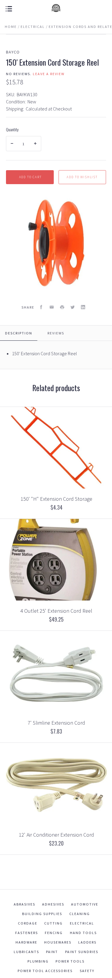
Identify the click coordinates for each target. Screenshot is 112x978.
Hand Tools (83, 932)
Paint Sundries (81, 951)
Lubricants (26, 951)
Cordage (27, 923)
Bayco (13, 52)
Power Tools (70, 961)
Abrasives (24, 904)
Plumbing (38, 961)
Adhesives (53, 904)
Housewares (57, 942)
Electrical (82, 923)
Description (18, 333)
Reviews (55, 333)
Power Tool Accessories (45, 970)
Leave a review (49, 74)
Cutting (53, 923)
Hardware (26, 942)
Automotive (84, 904)
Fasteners (26, 932)
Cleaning (79, 913)
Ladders (87, 942)
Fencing (54, 932)
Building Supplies (42, 913)
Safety (87, 970)
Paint (52, 951)
